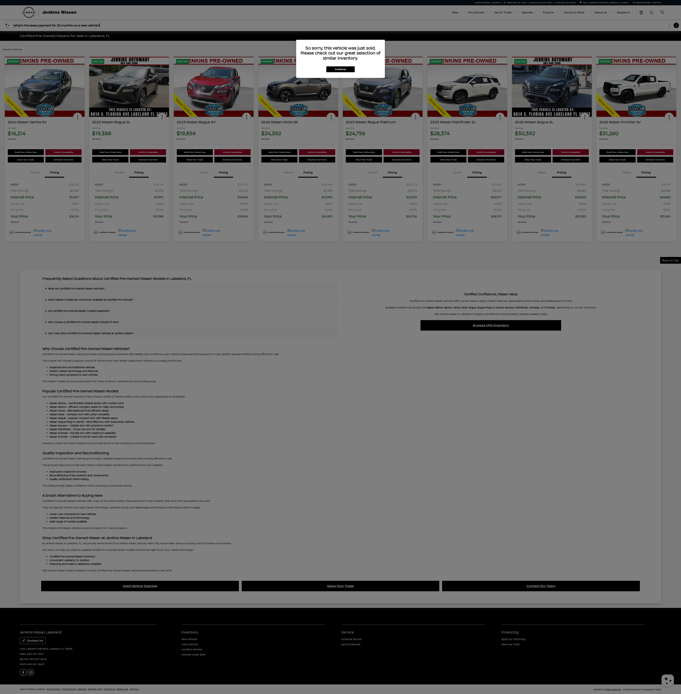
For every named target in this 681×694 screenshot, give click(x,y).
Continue (340, 69)
